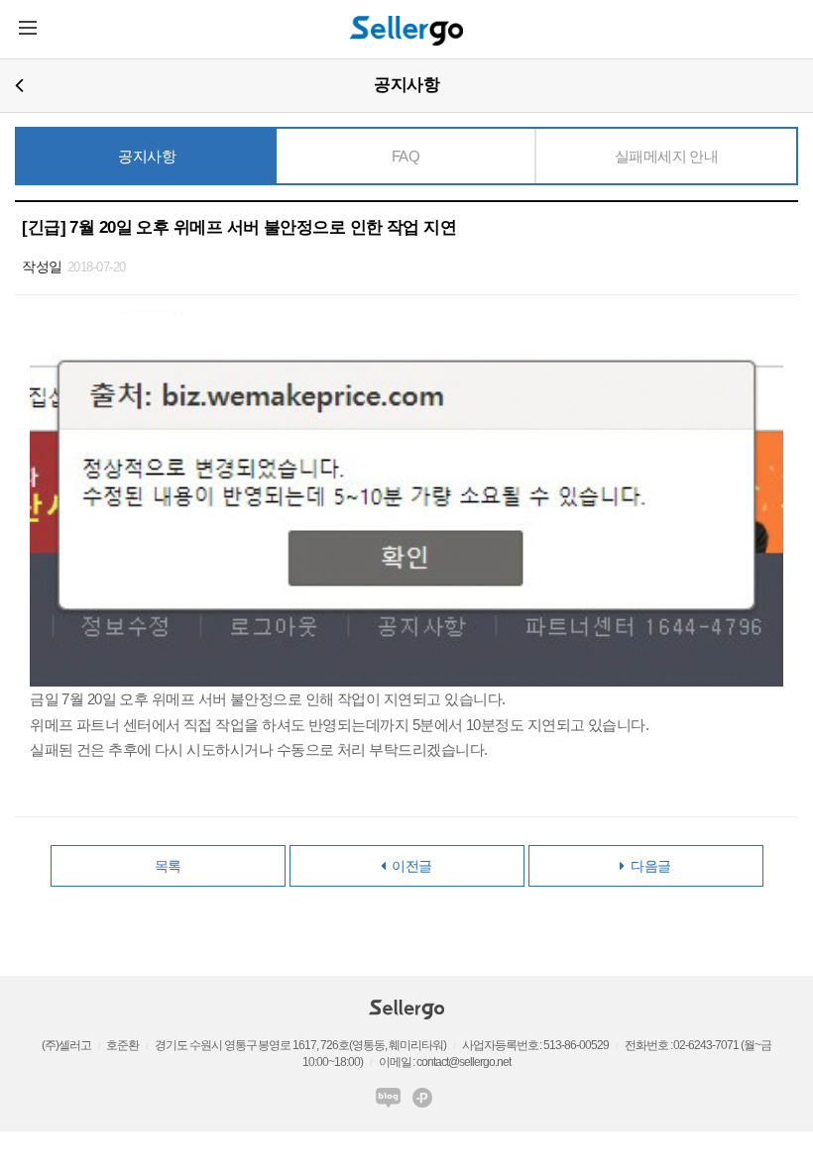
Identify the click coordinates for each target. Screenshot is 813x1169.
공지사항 (146, 156)
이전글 (409, 866)
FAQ (406, 156)
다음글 (648, 866)
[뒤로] (19, 84)
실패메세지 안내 (667, 156)
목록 (168, 866)
